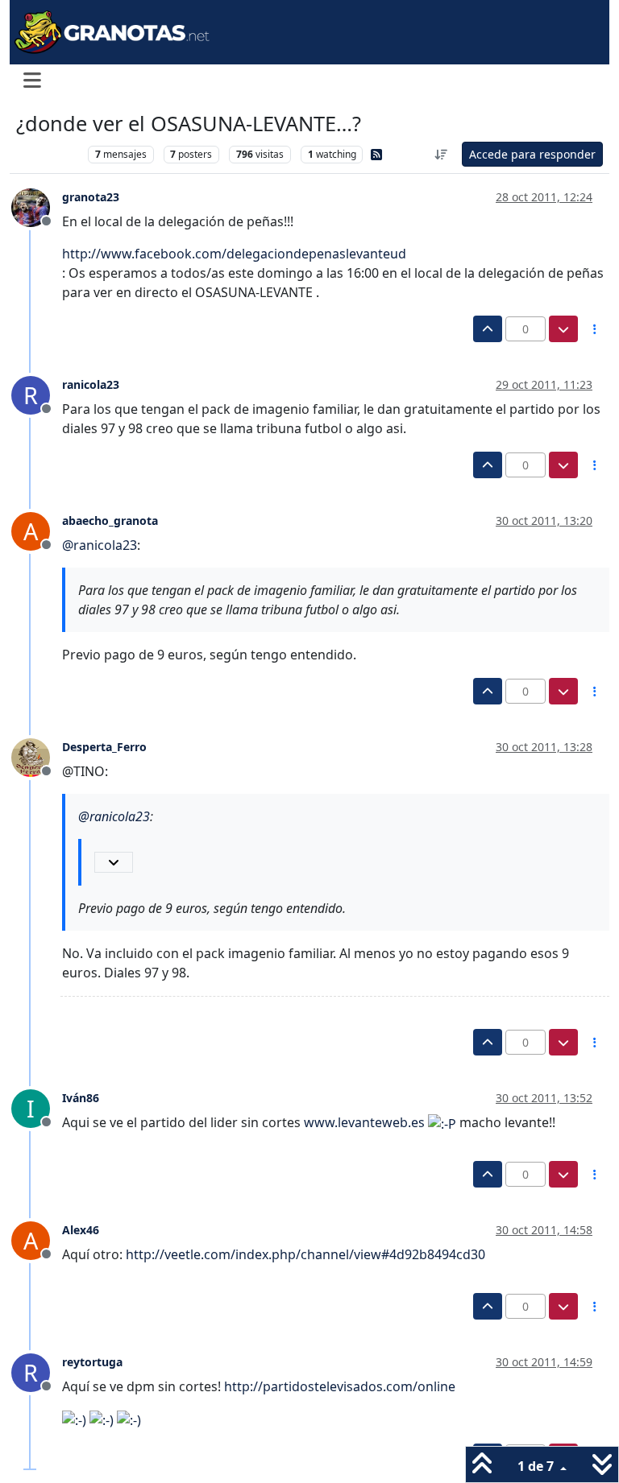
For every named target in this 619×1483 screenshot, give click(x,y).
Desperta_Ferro (104, 746)
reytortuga (92, 1361)
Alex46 (80, 1229)
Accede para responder (532, 154)
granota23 (90, 196)
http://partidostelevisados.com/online (339, 1386)
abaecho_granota (110, 520)
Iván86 (80, 1097)
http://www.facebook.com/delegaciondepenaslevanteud (234, 253)
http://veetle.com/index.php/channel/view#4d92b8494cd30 (305, 1254)
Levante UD (48, 154)
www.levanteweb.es (364, 1122)
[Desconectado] (36, 207)
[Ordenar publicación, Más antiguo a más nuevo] (441, 154)
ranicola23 (90, 384)
